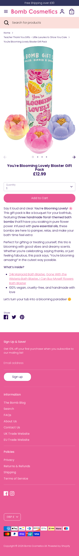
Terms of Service (16, 478)
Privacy (9, 460)
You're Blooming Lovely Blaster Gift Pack (25, 41)
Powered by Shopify (59, 546)
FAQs (7, 415)
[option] (39, 100)
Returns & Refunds (17, 466)
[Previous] (5, 157)
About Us (10, 421)
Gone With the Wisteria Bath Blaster (38, 276)
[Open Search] (6, 23)
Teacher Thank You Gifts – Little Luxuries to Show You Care (35, 37)
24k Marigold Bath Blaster (27, 274)
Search (9, 409)
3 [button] (42, 157)
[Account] (62, 10)
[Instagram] (12, 493)
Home (7, 32)
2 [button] (37, 157)
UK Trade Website (17, 434)
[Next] (74, 157)
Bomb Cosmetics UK (35, 546)
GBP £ (10, 517)
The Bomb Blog (15, 403)
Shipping (10, 472)
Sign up (17, 377)
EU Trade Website (16, 440)
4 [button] (46, 157)
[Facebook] (6, 493)
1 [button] (33, 157)
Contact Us (12, 427)
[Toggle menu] (6, 11)
